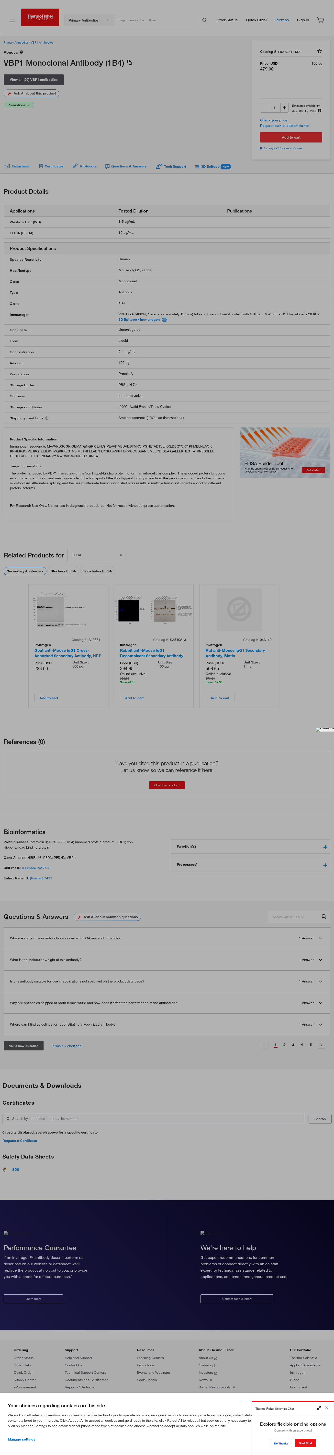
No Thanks (281, 1443)
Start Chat (305, 1443)
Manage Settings (21, 1439)
